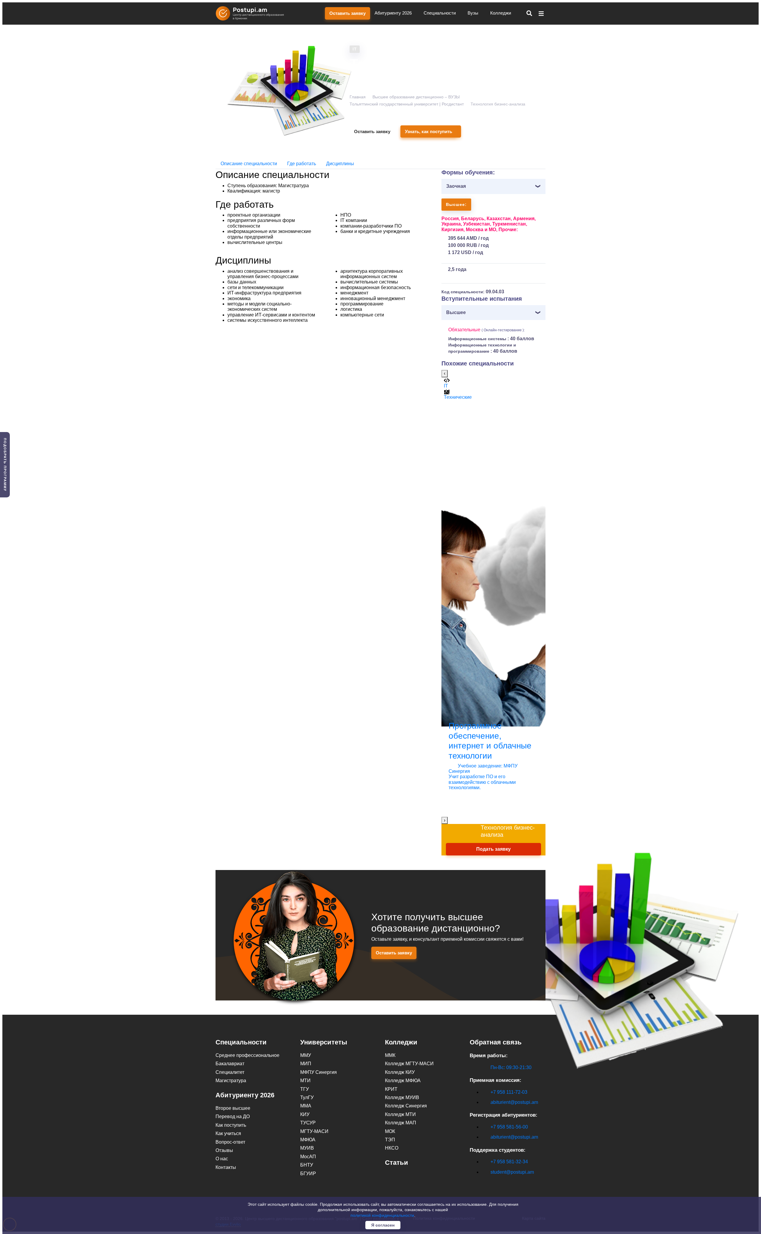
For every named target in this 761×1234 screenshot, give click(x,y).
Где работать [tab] (301, 163)
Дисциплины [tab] (340, 163)
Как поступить (231, 1125)
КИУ (304, 1114)
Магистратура (231, 1080)
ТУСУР (308, 1122)
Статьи (396, 1162)
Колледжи (501, 12)
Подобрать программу (5, 464)
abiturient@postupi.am (514, 1102)
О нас (222, 1158)
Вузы (473, 12)
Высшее (456, 312)
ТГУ (304, 1089)
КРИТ (391, 1089)
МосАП (308, 1156)
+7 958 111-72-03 (508, 1092)
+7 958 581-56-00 (509, 1126)
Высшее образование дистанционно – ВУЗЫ (416, 96)
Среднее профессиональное (247, 1055)
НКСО (391, 1148)
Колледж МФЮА (403, 1080)
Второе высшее (233, 1108)
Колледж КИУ (400, 1072)
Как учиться (228, 1133)
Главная (358, 96)
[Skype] (473, 1182)
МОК (390, 1131)
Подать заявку (493, 849)
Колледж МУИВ (402, 1097)
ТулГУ (307, 1097)
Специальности (440, 12)
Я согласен (382, 1225)
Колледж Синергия (406, 1105)
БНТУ (306, 1164)
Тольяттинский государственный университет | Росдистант (407, 104)
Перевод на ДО (233, 1116)
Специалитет (230, 1072)
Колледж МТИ (400, 1114)
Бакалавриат (230, 1063)
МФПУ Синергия (318, 1072)
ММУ (305, 1055)
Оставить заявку (347, 13)
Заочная (456, 186)
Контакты (226, 1167)
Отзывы (224, 1150)
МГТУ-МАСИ (314, 1131)
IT (355, 49)
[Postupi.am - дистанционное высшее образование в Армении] (253, 13)
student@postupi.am (512, 1172)
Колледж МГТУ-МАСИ (409, 1063)
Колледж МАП (400, 1122)
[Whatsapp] (485, 1182)
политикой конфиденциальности (382, 1215)
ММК (390, 1055)
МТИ (305, 1080)
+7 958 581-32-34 (509, 1161)
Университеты (323, 1042)
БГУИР (308, 1173)
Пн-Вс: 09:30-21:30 (511, 1067)
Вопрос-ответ (230, 1142)
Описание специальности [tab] (249, 163)
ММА (305, 1105)
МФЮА (307, 1139)
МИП (305, 1063)
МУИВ (307, 1148)
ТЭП (390, 1139)
